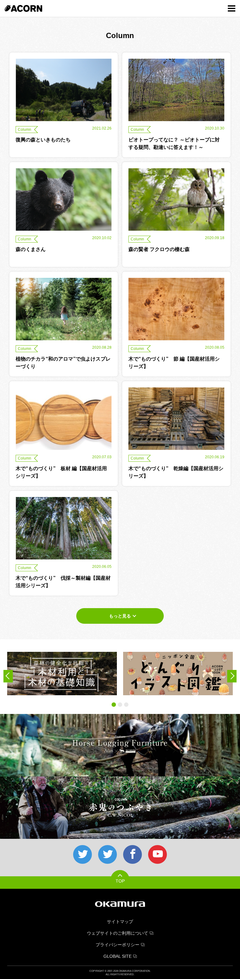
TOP (120, 880)
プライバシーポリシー (117, 944)
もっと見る (120, 615)
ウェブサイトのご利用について (117, 933)
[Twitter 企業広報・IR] (107, 854)
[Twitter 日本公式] (82, 854)
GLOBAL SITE (117, 956)
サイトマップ (120, 921)
